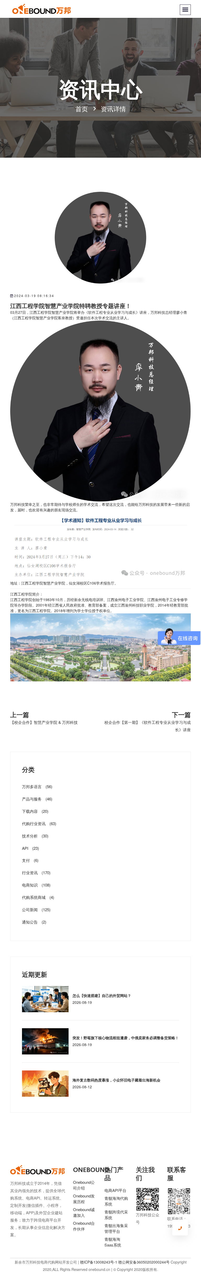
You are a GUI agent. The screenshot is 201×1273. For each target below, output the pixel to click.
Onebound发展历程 (84, 1198)
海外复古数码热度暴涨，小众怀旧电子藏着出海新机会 (116, 1080)
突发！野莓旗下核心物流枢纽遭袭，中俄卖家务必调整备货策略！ (125, 1037)
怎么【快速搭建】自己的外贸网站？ (101, 995)
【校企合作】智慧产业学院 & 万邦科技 (44, 722)
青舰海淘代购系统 (116, 1201)
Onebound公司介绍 (84, 1185)
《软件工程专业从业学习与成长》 (112, 312)
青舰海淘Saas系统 (112, 1242)
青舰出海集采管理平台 (116, 1228)
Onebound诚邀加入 (84, 1212)
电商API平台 (115, 1190)
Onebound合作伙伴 (84, 1226)
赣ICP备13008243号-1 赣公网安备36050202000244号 (125, 1262)
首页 (81, 108)
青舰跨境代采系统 (116, 1214)
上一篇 (19, 714)
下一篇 (181, 714)
